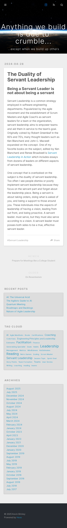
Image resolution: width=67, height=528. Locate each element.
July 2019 (11, 460)
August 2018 (13, 482)
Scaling (36, 354)
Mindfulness (33, 350)
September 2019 (15, 453)
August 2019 (13, 457)
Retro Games (25, 354)
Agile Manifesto (16, 335)
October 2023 (14, 432)
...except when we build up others (33, 49)
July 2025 (11, 392)
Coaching (50, 334)
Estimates (10, 343)
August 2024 (13, 406)
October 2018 (13, 475)
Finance (36, 343)
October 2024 (14, 403)
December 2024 (15, 395)
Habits (36, 347)
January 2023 (13, 439)
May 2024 (11, 413)
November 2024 (15, 399)
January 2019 (13, 471)
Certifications (37, 335)
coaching (18, 365)
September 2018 (15, 478)
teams (34, 365)
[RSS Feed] (54, 5)
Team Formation (25, 362)
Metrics (22, 350)
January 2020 (13, 450)
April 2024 (12, 417)
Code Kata (11, 339)
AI (7, 335)
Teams (37, 362)
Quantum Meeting (15, 304)
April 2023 (12, 435)
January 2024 (13, 428)
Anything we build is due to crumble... (33, 33)
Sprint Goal (51, 358)
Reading (12, 354)
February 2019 (14, 467)
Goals (29, 347)
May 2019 (11, 464)
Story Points (11, 362)
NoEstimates (44, 350)
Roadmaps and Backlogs (19, 308)
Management (12, 350)
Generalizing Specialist (15, 347)
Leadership (49, 346)
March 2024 (12, 421)
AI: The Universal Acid (18, 297)
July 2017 (11, 489)
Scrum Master (47, 354)
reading (26, 365)
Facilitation (23, 342)
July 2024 (11, 410)
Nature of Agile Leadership (20, 311)
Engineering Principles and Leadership (36, 338)
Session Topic (40, 358)
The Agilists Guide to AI (19, 300)
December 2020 (15, 446)
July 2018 (11, 485)
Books (27, 335)
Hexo (19, 517)
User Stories (47, 362)
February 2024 (14, 424)
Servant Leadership (18, 240)
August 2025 (13, 388)
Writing (9, 365)
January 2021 (13, 442)
